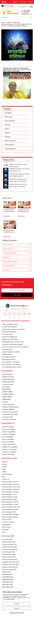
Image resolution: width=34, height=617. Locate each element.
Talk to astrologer (17, 290)
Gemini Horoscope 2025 (9, 547)
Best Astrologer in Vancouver (11, 507)
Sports (7, 129)
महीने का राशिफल (7, 397)
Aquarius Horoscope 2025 (10, 567)
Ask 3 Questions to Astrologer (11, 364)
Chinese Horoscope (8, 404)
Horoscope (16, 22)
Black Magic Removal (8, 359)
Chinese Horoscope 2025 (10, 412)
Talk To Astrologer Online (10, 324)
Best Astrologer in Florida (9, 497)
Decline (16, 608)
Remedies (6, 257)
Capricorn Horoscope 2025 (10, 564)
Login (24, 2)
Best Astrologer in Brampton (10, 489)
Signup (31, 1)
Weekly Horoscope (8, 377)
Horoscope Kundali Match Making (12, 344)
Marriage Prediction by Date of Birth (13, 342)
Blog (3, 477)
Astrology (8, 113)
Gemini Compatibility (8, 432)
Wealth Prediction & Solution (11, 352)
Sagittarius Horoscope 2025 (10, 562)
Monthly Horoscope (8, 382)
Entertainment (10, 121)
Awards (4, 467)
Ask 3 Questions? (8, 248)
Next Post (7, 198)
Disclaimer (5, 529)
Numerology (6, 387)
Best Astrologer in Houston (10, 502)
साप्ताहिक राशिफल (7, 392)
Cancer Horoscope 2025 (9, 549)
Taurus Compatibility (8, 429)
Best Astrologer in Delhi (9, 512)
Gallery (4, 472)
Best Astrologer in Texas (9, 494)
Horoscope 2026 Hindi (9, 419)
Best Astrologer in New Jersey (11, 487)
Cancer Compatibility (9, 434)
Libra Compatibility (8, 442)
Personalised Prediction (10, 253)
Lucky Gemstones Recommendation (13, 329)
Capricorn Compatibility (9, 449)
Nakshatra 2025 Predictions (10, 407)
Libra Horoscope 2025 (8, 557)
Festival (7, 125)
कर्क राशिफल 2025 (7, 582)
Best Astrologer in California (10, 484)
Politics (7, 133)
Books (4, 469)
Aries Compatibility (8, 427)
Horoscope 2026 (7, 417)
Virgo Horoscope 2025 (9, 554)
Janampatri (7, 270)
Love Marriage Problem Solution (12, 367)
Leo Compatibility (7, 437)
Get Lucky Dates (7, 334)
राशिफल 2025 (6, 572)
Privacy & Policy (7, 519)
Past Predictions (7, 474)
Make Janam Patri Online (10, 339)
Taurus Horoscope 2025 (9, 544)
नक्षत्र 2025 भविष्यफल (8, 409)
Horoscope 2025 (7, 539)
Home (3, 22)
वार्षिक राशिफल (6, 399)
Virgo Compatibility (8, 439)
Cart (17, 2)
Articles (4, 464)
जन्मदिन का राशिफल (8, 394)
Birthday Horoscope (8, 379)
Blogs (8, 22)
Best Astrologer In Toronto (10, 504)
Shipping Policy (6, 524)
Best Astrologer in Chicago (10, 492)
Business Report (7, 354)
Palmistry (5, 402)
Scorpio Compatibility (9, 444)
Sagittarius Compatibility (9, 447)
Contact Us (5, 479)
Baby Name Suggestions (9, 337)
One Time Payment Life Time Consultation (15, 347)
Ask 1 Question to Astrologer (10, 362)
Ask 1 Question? (8, 244)
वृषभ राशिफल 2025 (7, 577)
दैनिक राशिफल (6, 389)
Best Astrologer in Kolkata (10, 517)
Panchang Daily (10, 149)
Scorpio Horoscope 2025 (9, 559)
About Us (5, 462)
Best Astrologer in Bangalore (10, 514)
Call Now (17, 295)
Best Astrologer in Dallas (9, 499)
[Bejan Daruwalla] (8, 6)
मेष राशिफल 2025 (7, 574)
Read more (6, 216)
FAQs (3, 532)
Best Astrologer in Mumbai (10, 509)
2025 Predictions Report (10, 261)
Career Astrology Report (9, 327)
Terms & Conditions (8, 522)
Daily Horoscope (7, 374)
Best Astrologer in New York (10, 482)
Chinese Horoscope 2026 (10, 414)
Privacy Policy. (11, 599)
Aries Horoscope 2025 (8, 542)
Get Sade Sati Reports (9, 357)
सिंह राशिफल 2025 (7, 584)
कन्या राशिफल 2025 (8, 587)
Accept (16, 604)
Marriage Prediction (9, 265)
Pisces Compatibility (8, 454)
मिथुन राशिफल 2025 (8, 579)
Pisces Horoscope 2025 (9, 569)
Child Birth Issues (7, 349)
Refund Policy (6, 527)
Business (8, 137)
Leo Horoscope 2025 (8, 552)
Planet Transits (10, 141)
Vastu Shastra (9, 145)
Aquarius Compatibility (9, 452)
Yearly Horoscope (7, 384)
